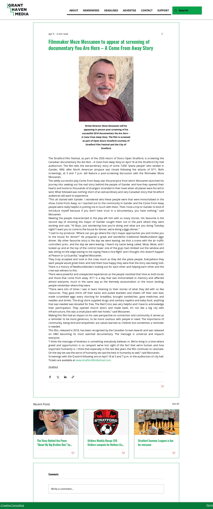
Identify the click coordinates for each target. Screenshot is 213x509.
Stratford (53, 367)
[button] (129, 10)
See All (175, 403)
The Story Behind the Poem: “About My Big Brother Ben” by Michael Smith (53, 443)
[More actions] (162, 34)
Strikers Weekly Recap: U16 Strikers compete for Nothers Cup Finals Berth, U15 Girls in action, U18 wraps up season (105, 443)
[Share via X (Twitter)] (57, 376)
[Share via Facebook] (49, 376)
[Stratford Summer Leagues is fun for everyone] (156, 422)
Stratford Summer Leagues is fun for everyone (155, 443)
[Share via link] (72, 376)
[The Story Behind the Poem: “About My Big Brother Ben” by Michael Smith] (55, 422)
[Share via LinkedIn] (65, 376)
